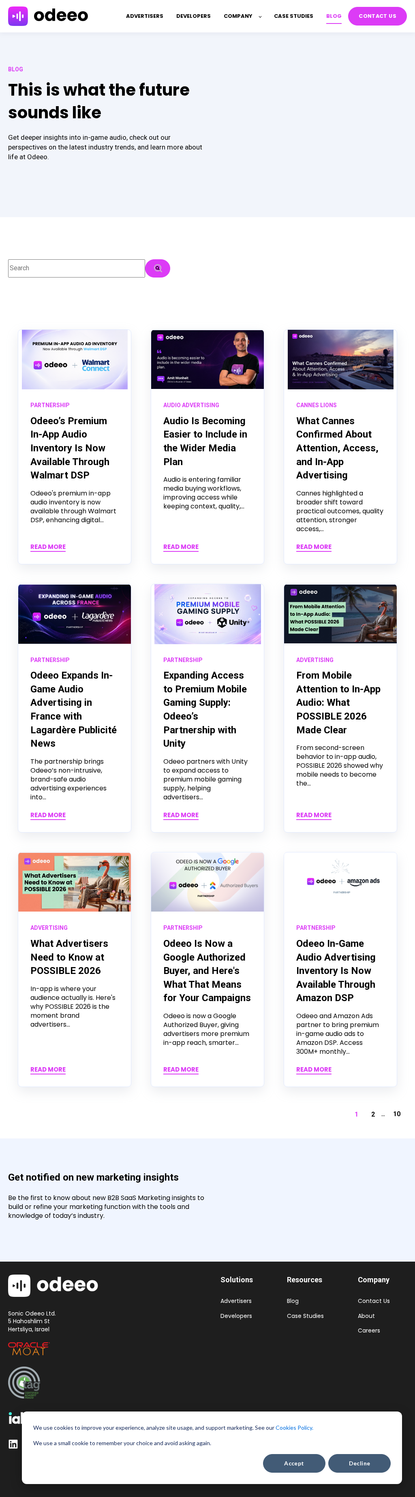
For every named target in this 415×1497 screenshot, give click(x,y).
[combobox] (76, 268)
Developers (236, 1316)
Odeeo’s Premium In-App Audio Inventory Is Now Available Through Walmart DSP (69, 448)
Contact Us (374, 1301)
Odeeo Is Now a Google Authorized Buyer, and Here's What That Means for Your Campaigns (207, 971)
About (366, 1316)
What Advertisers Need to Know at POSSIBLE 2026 (69, 957)
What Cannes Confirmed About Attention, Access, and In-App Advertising (337, 448)
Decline (359, 1463)
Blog (293, 1301)
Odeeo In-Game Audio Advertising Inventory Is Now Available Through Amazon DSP (336, 971)
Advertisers (236, 1301)
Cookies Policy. (294, 1427)
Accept (294, 1463)
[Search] (157, 268)
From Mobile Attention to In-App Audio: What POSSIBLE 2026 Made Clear (338, 702)
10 (396, 1114)
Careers (369, 1330)
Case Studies (305, 1316)
